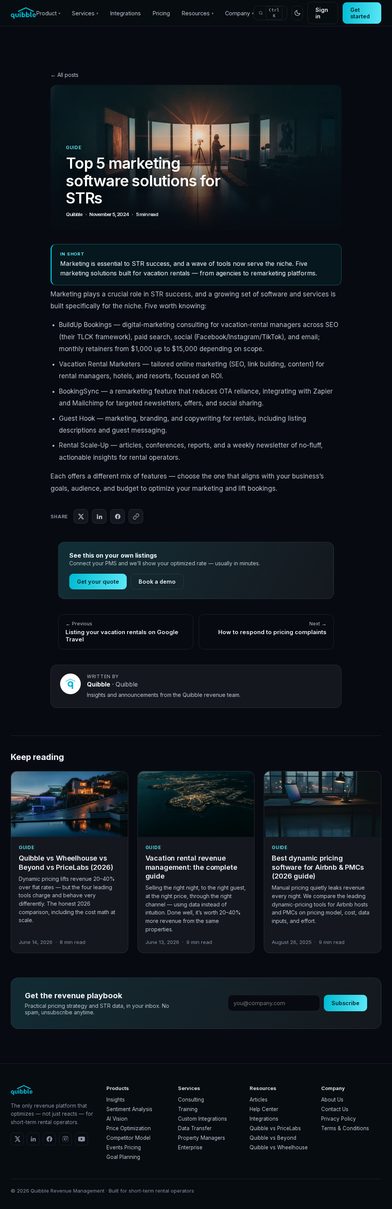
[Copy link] (136, 516)
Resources (197, 13)
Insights (115, 1100)
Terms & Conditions (345, 1128)
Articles (259, 1100)
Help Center (264, 1109)
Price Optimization (128, 1128)
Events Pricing (123, 1147)
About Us (332, 1100)
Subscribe (345, 1003)
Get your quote (98, 581)
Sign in (321, 13)
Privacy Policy (338, 1119)
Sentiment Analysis (129, 1109)
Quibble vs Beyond (273, 1138)
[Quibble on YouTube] (81, 1139)
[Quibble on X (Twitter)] (17, 1139)
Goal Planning (123, 1157)
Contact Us (334, 1109)
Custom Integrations (202, 1119)
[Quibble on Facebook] (49, 1139)
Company (239, 13)
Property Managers (201, 1138)
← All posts (64, 75)
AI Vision (116, 1119)
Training (188, 1109)
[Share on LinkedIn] (99, 516)
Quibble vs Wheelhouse (279, 1147)
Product (48, 13)
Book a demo (157, 581)
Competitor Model (128, 1138)
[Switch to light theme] (297, 13)
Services (85, 13)
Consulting (191, 1100)
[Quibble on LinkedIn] (33, 1139)
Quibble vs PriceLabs (275, 1128)
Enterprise (190, 1147)
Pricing (161, 13)
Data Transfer (195, 1128)
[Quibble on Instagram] (65, 1139)
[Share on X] (81, 516)
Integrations (125, 13)
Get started (360, 13)
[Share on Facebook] (117, 516)
